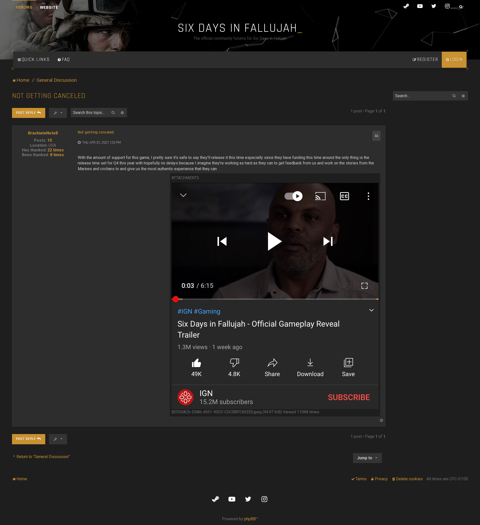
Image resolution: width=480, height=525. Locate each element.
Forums (24, 7)
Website (49, 7)
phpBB (250, 519)
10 (49, 140)
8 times (57, 154)
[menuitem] (64, 60)
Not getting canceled (49, 95)
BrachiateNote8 (43, 133)
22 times (56, 150)
